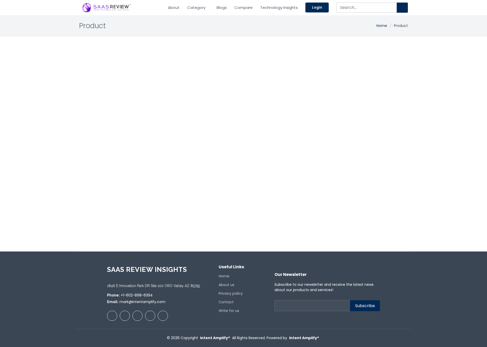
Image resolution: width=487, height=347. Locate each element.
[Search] (402, 8)
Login (317, 7)
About (174, 7)
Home (381, 25)
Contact (226, 302)
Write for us (229, 310)
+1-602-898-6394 (137, 295)
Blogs (222, 7)
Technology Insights (279, 7)
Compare (243, 7)
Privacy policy (231, 293)
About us (226, 285)
